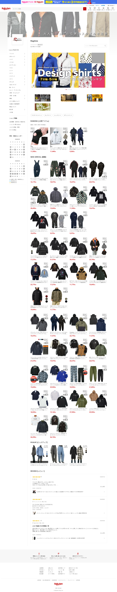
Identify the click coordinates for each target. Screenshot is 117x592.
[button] (111, 6)
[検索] (84, 8)
